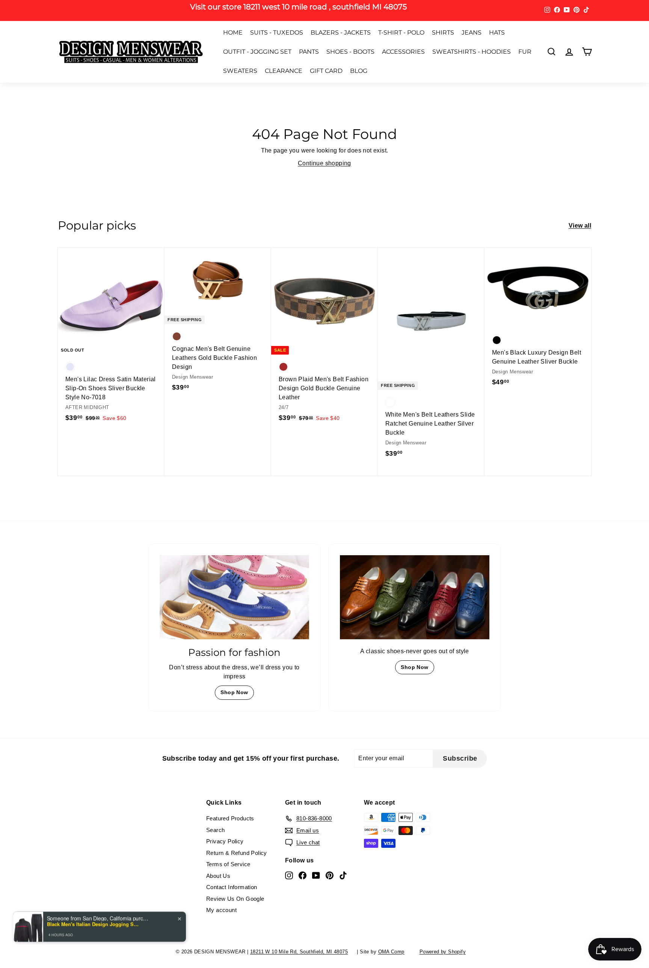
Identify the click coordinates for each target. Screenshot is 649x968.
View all (580, 225)
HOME (233, 32)
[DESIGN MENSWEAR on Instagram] (289, 875)
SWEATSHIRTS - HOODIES (471, 51)
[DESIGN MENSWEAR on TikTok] (343, 875)
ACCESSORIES (403, 51)
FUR (524, 51)
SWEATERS (240, 70)
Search (215, 830)
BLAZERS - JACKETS (341, 32)
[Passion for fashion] (234, 597)
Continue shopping (324, 163)
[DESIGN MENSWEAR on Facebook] (302, 875)
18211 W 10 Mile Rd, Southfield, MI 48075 (299, 951)
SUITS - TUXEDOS (276, 32)
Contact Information (231, 887)
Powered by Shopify (443, 951)
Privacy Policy (225, 841)
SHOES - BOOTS (350, 51)
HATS (497, 32)
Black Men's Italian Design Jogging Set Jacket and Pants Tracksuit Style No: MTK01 (94, 918)
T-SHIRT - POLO (401, 32)
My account (221, 910)
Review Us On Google (235, 899)
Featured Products (230, 818)
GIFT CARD (326, 70)
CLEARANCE (283, 70)
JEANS (471, 32)
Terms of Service (228, 864)
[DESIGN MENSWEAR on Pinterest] (330, 875)
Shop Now (234, 692)
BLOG (358, 70)
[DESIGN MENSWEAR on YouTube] (316, 875)
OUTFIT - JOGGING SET (257, 51)
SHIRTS (443, 32)
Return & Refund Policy (236, 853)
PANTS (309, 51)
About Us (218, 876)
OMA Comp (391, 951)
